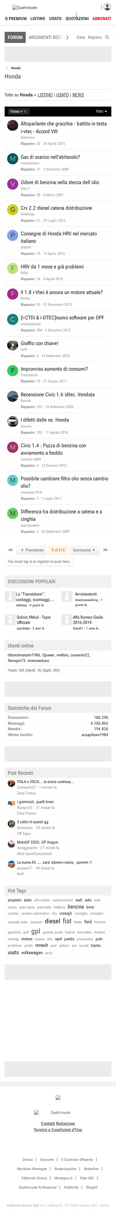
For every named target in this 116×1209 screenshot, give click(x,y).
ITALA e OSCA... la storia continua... (45, 781)
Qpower (48, 655)
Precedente (34, 550)
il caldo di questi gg (33, 821)
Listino (37, 18)
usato (13, 952)
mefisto (62, 655)
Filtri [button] (99, 111)
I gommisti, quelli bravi (35, 801)
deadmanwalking (86, 600)
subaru (64, 945)
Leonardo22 (80, 655)
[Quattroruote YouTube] (62, 1137)
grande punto (53, 932)
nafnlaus (21, 605)
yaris (48, 953)
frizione (99, 922)
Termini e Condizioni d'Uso (58, 1129)
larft (24, 349)
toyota (96, 945)
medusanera (30, 163)
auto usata (27, 907)
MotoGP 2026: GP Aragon (37, 842)
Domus (28, 1159)
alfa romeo (42, 900)
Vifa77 (25, 189)
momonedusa (38, 660)
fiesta (78, 922)
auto (88, 900)
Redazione (65, 1123)
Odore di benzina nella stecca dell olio (60, 182)
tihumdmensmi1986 (24, 655)
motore (26, 939)
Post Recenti (20, 773)
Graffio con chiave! (39, 343)
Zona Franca (26, 793)
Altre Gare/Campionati (34, 853)
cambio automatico (35, 913)
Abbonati (101, 18)
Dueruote (47, 1159)
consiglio (81, 913)
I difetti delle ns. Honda (45, 420)
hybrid (70, 932)
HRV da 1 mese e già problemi (52, 266)
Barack (26, 400)
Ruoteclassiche (65, 1169)
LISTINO (45, 95)
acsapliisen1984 (95, 734)
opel (58, 939)
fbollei (25, 298)
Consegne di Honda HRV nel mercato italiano (59, 237)
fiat (67, 921)
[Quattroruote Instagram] (48, 1137)
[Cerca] (107, 36)
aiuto (28, 900)
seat (53, 945)
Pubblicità (71, 1187)
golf (26, 932)
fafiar (24, 273)
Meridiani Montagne (32, 1169)
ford (88, 922)
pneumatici (85, 939)
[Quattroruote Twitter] (68, 1137)
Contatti (48, 1123)
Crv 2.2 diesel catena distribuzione (56, 208)
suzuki (83, 945)
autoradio (44, 907)
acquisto (14, 900)
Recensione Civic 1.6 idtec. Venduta (58, 394)
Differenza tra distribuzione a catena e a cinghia (61, 515)
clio (54, 913)
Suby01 (78, 628)
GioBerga (28, 214)
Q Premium (16, 18)
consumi (36, 922)
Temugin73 (16, 660)
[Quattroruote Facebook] (40, 1137)
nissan (40, 939)
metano (99, 932)
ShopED (91, 1187)
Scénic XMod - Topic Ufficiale (34, 620)
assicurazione (63, 900)
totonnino (28, 137)
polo (99, 939)
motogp (13, 939)
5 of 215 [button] (58, 550)
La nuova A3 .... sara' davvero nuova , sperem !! (54, 862)
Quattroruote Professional (38, 1187)
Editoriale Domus (34, 1178)
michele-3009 (31, 459)
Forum (15, 37)
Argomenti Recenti (49, 37)
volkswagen (32, 952)
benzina (76, 907)
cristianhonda (31, 324)
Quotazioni (77, 18)
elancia (26, 426)
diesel (52, 921)
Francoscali (29, 375)
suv (74, 945)
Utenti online (21, 645)
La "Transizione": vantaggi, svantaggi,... (35, 597)
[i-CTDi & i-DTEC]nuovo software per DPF (62, 317)
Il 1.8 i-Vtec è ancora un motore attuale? (62, 292)
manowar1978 (31, 492)
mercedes (84, 932)
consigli (65, 913)
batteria (59, 907)
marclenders (30, 525)
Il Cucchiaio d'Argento (77, 1159)
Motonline (91, 1169)
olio (50, 939)
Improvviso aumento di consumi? (54, 369)
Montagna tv (63, 1178)
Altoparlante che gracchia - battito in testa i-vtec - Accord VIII (64, 127)
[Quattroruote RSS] (75, 1137)
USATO (62, 95)
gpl (36, 931)
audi (78, 900)
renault (41, 945)
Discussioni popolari (31, 581)
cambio (13, 913)
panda (69, 939)
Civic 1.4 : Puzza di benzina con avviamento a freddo (53, 449)
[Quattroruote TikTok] (54, 1137)
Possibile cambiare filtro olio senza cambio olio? (64, 482)
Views (14, 112)
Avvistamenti (86, 594)
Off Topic (24, 833)
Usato (55, 18)
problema (15, 945)
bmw (90, 907)
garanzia (14, 932)
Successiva (82, 550)
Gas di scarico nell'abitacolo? (50, 157)
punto (28, 945)
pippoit (26, 247)
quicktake (23, 628)
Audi (20, 873)
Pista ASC (87, 1178)
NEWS (78, 95)
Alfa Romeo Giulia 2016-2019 (88, 620)
